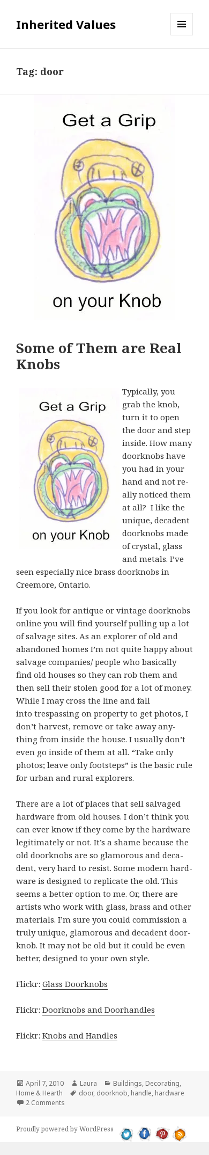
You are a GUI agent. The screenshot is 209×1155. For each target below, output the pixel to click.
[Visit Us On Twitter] (127, 1133)
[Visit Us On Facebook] (144, 1133)
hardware (169, 1093)
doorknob (112, 1093)
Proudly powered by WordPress (65, 1129)
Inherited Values (66, 24)
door (86, 1093)
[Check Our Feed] (180, 1133)
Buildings (127, 1083)
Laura (88, 1083)
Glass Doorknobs (75, 983)
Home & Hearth (39, 1093)
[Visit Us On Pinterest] (162, 1133)
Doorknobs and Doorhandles (98, 1009)
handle (141, 1093)
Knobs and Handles (79, 1035)
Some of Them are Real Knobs (99, 356)
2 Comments (45, 1102)
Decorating (162, 1083)
